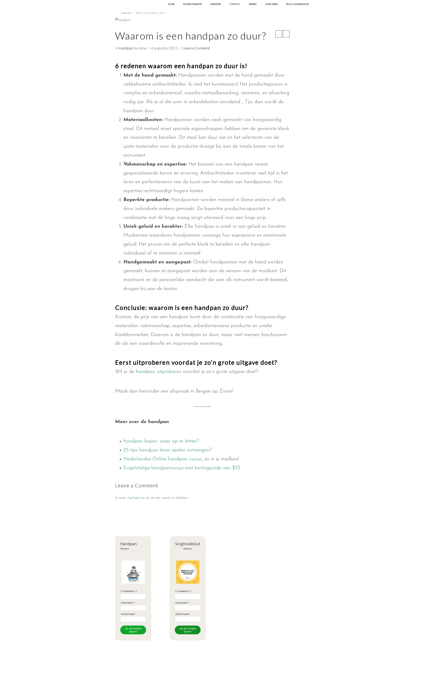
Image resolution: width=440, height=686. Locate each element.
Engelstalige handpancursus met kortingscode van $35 (181, 468)
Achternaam (128, 614)
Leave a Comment (196, 48)
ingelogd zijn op (138, 498)
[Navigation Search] (319, 4)
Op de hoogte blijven (133, 630)
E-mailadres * (129, 591)
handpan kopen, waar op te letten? (161, 441)
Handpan (126, 48)
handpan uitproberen (159, 371)
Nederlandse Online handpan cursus (162, 459)
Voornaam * (128, 602)
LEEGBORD (237, 673)
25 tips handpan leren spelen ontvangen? (167, 450)
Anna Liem (128, 4)
